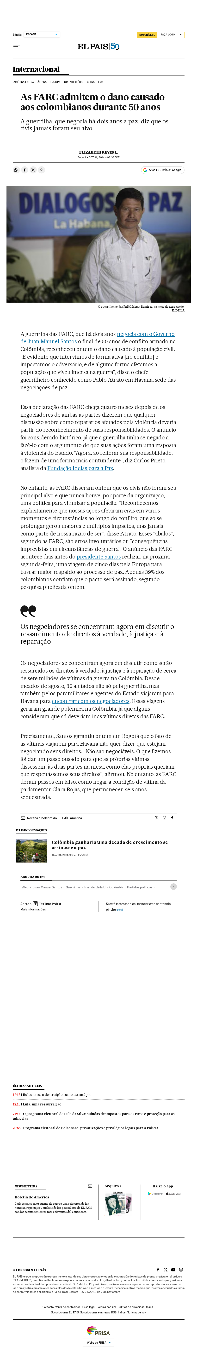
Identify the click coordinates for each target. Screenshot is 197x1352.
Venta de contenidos (67, 1307)
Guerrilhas (73, 887)
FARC (24, 887)
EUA (100, 82)
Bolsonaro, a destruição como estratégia (57, 1095)
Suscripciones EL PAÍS (65, 1312)
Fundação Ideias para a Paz (80, 468)
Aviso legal (88, 1307)
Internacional (36, 69)
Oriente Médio (73, 82)
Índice (121, 1312)
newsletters (26, 1186)
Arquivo (112, 1186)
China (91, 82)
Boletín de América (32, 1197)
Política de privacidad (131, 1307)
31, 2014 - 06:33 (104, 157)
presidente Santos (99, 556)
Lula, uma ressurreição (42, 1104)
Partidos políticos (139, 887)
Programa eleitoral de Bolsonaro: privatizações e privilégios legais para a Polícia (90, 1128)
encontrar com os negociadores (90, 701)
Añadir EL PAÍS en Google (165, 170)
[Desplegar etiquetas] (173, 886)
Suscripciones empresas (95, 1312)
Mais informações (33, 909)
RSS (114, 1312)
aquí (120, 909)
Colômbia (116, 887)
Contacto (48, 1307)
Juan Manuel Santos (47, 887)
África (42, 82)
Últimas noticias (27, 1086)
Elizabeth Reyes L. (98, 152)
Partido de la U (94, 887)
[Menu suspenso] (16, 47)
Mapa (149, 1307)
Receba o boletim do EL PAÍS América (54, 818)
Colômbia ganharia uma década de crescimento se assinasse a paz (110, 845)
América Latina (23, 82)
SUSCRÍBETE (147, 34)
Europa (55, 82)
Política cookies (106, 1307)
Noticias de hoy (136, 1312)
